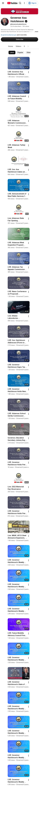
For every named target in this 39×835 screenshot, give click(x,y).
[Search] (20, 3)
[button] (28, 46)
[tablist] (19, 46)
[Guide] (3, 3)
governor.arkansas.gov (9, 35)
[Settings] (24, 3)
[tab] (10, 46)
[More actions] (28, 72)
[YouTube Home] (12, 3)
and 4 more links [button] (22, 35)
